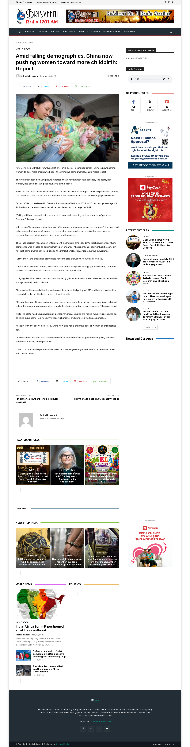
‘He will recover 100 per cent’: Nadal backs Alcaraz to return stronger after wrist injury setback (157, 315)
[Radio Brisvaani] (18, 76)
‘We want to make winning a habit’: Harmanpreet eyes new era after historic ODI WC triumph (158, 297)
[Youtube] (172, 2)
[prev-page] (17, 490)
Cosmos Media (62, 744)
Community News (67, 470)
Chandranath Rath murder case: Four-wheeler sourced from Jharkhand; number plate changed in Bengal (102, 560)
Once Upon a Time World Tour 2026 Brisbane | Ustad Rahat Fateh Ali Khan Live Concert (33, 477)
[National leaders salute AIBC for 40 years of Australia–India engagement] (67, 465)
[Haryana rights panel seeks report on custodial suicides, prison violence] (67, 548)
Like (133, 100)
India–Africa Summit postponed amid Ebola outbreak (40, 628)
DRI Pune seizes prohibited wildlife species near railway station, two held (32, 562)
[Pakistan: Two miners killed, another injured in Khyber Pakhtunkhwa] (23, 670)
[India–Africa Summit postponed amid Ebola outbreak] (41, 604)
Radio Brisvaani (30, 76)
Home (18, 42)
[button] (170, 31)
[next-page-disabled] (76, 594)
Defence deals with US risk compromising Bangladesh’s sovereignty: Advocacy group (49, 654)
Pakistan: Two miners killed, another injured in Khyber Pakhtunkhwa (48, 669)
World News (28, 42)
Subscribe (167, 100)
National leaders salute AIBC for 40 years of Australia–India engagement (67, 477)
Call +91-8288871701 (137, 58)
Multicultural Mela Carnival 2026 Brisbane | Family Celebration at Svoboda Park (102, 477)
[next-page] (22, 490)
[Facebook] (162, 2)
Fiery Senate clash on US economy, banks (96, 399)
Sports (146, 290)
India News (32, 555)
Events (32, 470)
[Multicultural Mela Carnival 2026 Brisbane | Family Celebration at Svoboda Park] (102, 465)
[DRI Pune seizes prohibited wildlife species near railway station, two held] (33, 548)
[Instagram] (165, 2)
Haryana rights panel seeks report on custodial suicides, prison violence (67, 562)
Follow (150, 100)
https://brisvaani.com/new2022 (52, 419)
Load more (149, 327)
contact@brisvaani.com (100, 721)
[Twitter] (169, 2)
